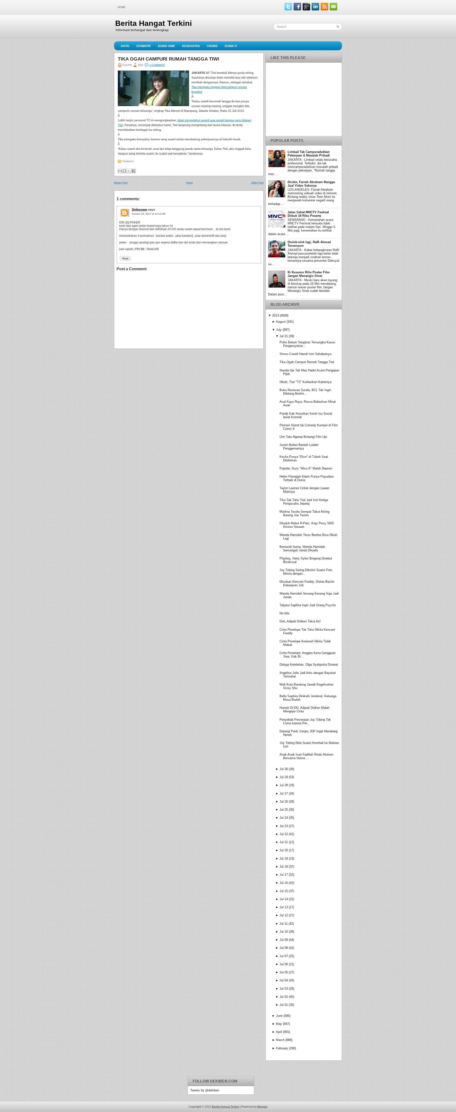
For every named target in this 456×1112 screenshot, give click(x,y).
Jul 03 (284, 988)
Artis (125, 46)
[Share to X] (129, 171)
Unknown (139, 209)
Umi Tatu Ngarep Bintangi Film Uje (303, 437)
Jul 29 (284, 777)
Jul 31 (284, 336)
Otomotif (143, 46)
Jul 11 (284, 923)
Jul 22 (284, 834)
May (279, 1024)
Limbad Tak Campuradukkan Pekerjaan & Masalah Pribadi (309, 153)
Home (121, 7)
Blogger (262, 1106)
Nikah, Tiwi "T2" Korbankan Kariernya (305, 382)
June (279, 1015)
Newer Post (121, 182)
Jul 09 (284, 940)
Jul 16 (284, 883)
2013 (275, 315)
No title (284, 613)
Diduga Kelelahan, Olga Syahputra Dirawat (309, 664)
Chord (212, 46)
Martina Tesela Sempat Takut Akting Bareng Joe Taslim (304, 513)
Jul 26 (284, 801)
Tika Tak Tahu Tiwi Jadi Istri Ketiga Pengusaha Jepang (304, 501)
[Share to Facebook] (133, 171)
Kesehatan (191, 46)
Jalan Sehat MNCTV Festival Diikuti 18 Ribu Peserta (308, 214)
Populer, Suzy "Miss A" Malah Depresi (306, 468)
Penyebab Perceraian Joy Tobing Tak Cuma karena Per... (305, 721)
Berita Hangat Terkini (153, 23)
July (279, 329)
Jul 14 (284, 899)
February (282, 1048)
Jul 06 (284, 964)
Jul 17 (284, 874)
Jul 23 (284, 826)
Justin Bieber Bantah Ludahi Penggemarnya (299, 446)
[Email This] (120, 171)
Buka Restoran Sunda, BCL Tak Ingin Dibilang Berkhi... (305, 391)
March (280, 1040)
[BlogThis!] (124, 171)
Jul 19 (284, 858)
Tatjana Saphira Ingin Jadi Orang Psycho (308, 605)
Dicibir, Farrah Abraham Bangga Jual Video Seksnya (311, 183)
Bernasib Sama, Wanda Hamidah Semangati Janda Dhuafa (302, 548)
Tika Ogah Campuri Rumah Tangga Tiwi (168, 59)
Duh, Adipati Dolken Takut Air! (300, 621)
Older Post (257, 182)
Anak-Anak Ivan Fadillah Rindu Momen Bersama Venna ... (306, 756)
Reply (125, 258)
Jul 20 (284, 850)
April (279, 1032)
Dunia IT (231, 46)
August (281, 321)
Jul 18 (284, 866)
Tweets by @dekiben (204, 1090)
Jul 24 (284, 817)
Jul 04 (284, 980)
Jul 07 (284, 956)
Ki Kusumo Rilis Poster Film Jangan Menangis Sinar (309, 274)
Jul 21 (284, 842)
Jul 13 (284, 907)
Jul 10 (284, 931)
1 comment (157, 65)
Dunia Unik (166, 46)
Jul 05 (284, 972)
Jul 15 (284, 891)
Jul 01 (284, 1005)
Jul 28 (284, 785)
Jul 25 (284, 809)
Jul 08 (284, 948)
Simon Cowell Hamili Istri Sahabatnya (305, 354)
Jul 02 (284, 996)
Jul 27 (284, 793)
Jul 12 (284, 915)
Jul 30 (284, 769)
